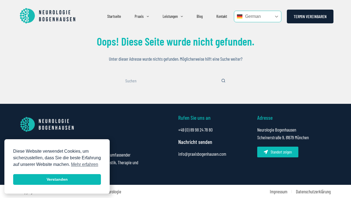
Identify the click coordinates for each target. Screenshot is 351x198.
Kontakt (221, 16)
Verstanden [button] (57, 179)
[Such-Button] (223, 80)
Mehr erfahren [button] (84, 164)
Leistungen (170, 16)
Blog (200, 16)
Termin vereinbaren (310, 16)
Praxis (139, 16)
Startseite (114, 16)
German (253, 16)
